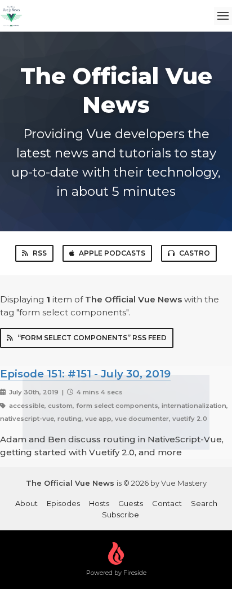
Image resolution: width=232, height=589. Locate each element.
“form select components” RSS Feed (92, 337)
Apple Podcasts (112, 253)
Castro (194, 253)
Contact (167, 503)
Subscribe (120, 514)
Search (204, 503)
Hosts (99, 503)
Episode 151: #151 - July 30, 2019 (85, 373)
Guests (130, 503)
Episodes (63, 503)
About (26, 503)
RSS (40, 253)
